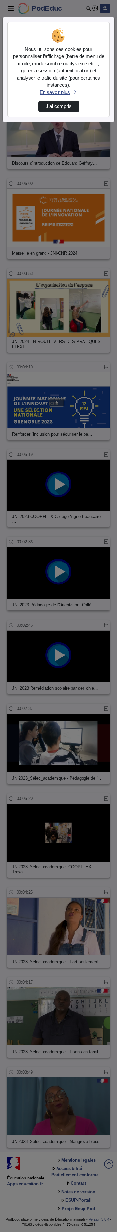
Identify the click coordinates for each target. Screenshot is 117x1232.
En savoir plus (55, 92)
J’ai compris (59, 106)
